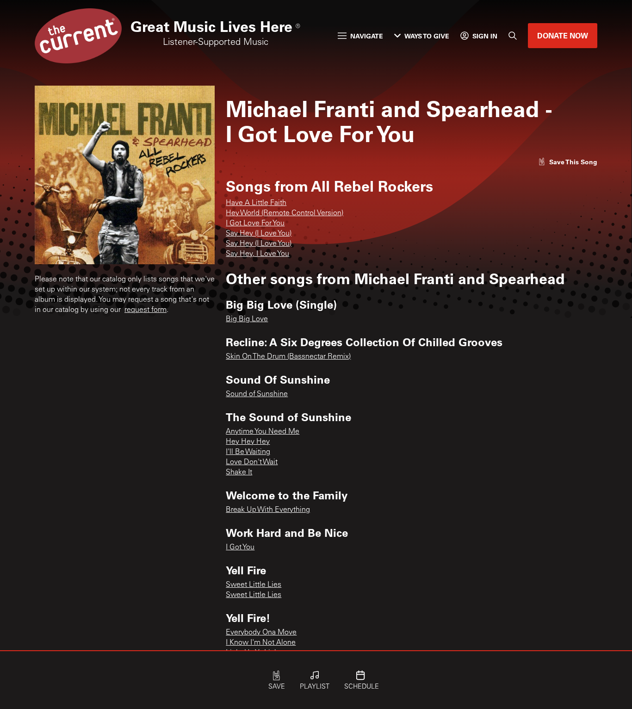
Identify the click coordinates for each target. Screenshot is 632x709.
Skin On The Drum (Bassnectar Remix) (288, 357)
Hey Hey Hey (248, 442)
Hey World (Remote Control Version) (284, 213)
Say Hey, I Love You (257, 254)
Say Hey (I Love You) (258, 233)
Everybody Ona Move (261, 632)
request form (145, 310)
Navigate (366, 35)
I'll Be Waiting (248, 452)
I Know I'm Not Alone (261, 643)
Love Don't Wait (252, 462)
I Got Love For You (255, 223)
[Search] (512, 36)
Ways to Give (426, 35)
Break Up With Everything (268, 510)
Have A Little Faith (256, 203)
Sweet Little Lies (253, 585)
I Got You (240, 547)
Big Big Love (247, 319)
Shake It (239, 472)
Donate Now (562, 35)
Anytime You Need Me (262, 431)
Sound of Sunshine (257, 394)
